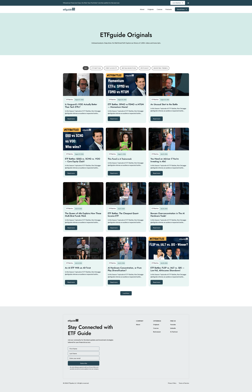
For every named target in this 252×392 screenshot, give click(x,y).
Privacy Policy (172, 383)
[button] (71, 118)
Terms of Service (184, 383)
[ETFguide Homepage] (69, 9)
